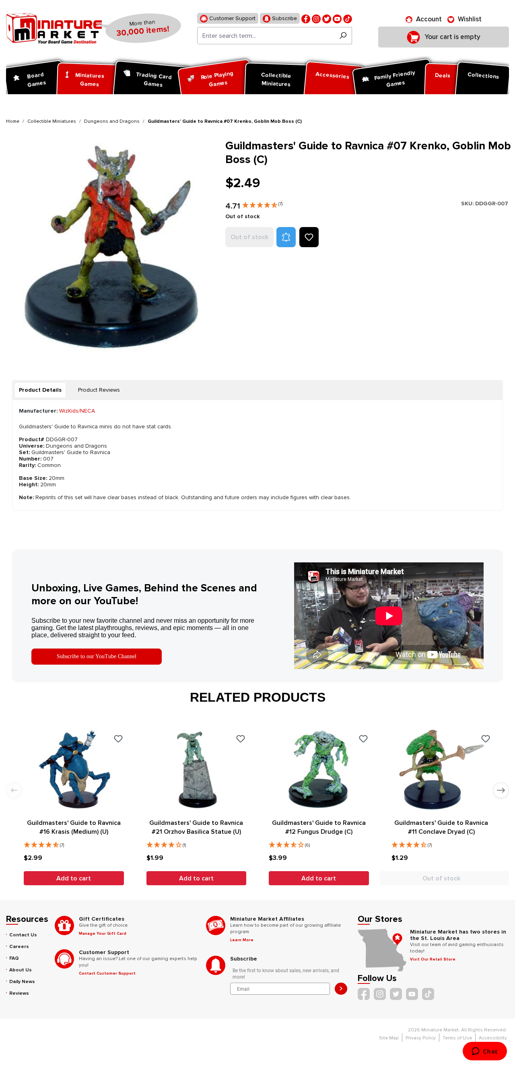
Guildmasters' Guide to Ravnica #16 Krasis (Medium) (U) (74, 827)
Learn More (241, 940)
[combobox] (265, 35)
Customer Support (231, 18)
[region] (111, 247)
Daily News (22, 982)
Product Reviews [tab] (99, 389)
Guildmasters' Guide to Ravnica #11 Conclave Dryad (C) (441, 827)
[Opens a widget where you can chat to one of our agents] (484, 1052)
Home (12, 121)
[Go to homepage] (54, 28)
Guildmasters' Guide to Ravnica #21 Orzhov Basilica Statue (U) (196, 827)
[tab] (40, 390)
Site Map (389, 1038)
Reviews (19, 993)
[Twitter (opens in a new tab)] (326, 18)
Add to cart (73, 878)
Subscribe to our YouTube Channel (96, 656)
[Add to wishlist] (309, 237)
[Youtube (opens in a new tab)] (337, 18)
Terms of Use (457, 1038)
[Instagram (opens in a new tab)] (316, 18)
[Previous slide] (14, 790)
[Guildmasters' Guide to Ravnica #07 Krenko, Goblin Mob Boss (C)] (110, 247)
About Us (20, 970)
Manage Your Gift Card (102, 933)
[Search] (343, 35)
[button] (262, 203)
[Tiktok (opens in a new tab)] (347, 18)
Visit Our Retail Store (432, 959)
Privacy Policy (421, 1038)
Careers (19, 947)
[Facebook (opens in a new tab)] (305, 18)
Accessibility (493, 1038)
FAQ (14, 958)
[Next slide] (501, 790)
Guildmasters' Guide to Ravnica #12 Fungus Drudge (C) (319, 827)
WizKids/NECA (77, 410)
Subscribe (283, 18)
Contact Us (23, 935)
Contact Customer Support (107, 973)
